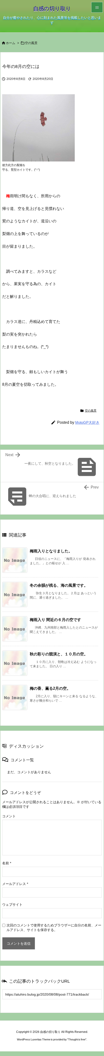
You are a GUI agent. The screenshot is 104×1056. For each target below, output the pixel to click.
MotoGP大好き (87, 422)
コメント (9, 816)
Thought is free (76, 1039)
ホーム (10, 43)
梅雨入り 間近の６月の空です (55, 619)
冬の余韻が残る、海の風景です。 (59, 585)
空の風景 (31, 43)
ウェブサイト (12, 904)
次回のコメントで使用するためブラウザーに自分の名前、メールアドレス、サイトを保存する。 (54, 927)
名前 (6, 863)
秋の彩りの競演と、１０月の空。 (59, 654)
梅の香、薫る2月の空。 (50, 688)
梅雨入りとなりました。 (51, 551)
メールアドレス (15, 884)
